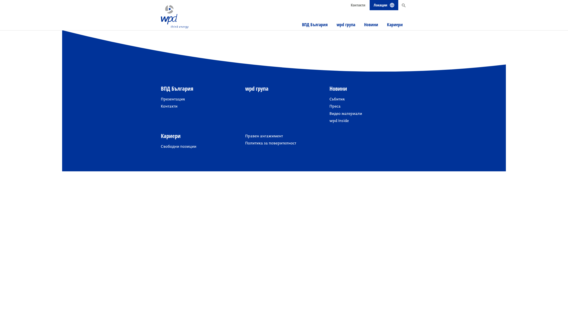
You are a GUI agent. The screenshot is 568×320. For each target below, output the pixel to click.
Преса (335, 106)
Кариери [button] (395, 25)
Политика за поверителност (270, 143)
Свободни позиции (178, 146)
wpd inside (339, 120)
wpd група (346, 25)
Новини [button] (371, 25)
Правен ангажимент (264, 136)
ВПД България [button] (315, 25)
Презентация (173, 99)
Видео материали (345, 113)
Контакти (358, 5)
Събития (337, 99)
